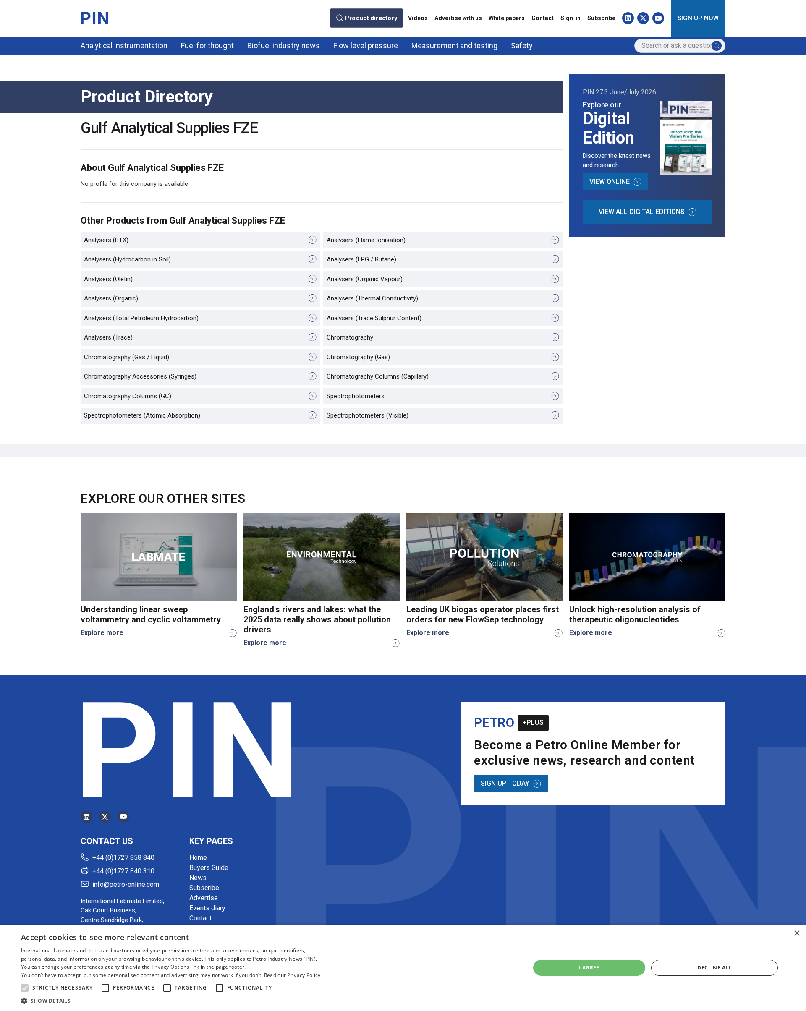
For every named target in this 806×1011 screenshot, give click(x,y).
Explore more (102, 633)
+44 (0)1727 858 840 (123, 858)
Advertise (203, 898)
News (198, 878)
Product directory (371, 18)
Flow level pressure (365, 45)
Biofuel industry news (283, 45)
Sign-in (570, 18)
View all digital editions (642, 212)
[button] (24, 988)
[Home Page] (94, 18)
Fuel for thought (207, 45)
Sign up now (698, 18)
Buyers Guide (208, 868)
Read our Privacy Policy (292, 975)
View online (609, 181)
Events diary (207, 908)
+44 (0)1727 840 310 (123, 871)
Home (198, 858)
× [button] (796, 933)
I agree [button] (589, 967)
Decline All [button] (714, 967)
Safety (522, 45)
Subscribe (601, 18)
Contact (542, 18)
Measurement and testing (454, 45)
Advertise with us (458, 18)
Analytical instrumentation (124, 45)
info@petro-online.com (125, 884)
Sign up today (505, 783)
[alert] (403, 968)
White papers (507, 18)
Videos (418, 18)
